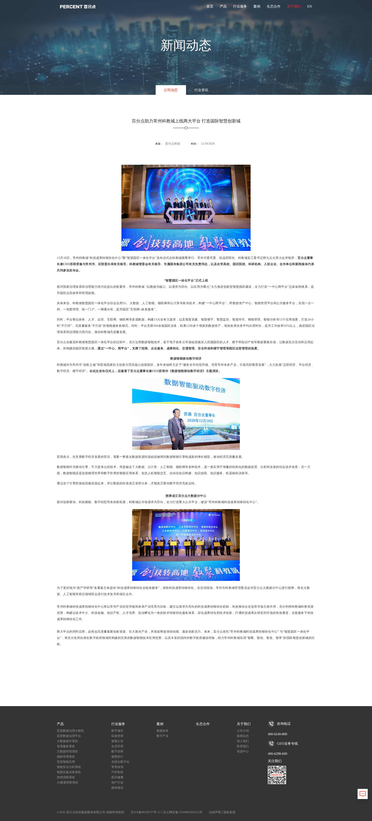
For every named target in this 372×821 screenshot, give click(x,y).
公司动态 (171, 90)
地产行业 (117, 782)
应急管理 (117, 736)
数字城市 (117, 730)
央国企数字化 (120, 761)
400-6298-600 (277, 753)
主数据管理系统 (67, 751)
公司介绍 (243, 730)
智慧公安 (117, 741)
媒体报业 (117, 787)
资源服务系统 (66, 746)
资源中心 (243, 751)
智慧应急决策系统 (69, 772)
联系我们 (243, 746)
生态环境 (117, 746)
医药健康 (117, 777)
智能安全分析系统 (69, 767)
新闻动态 (243, 736)
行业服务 (240, 6)
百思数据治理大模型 (70, 730)
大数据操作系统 (67, 741)
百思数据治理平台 (69, 736)
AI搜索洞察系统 (67, 782)
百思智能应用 (66, 761)
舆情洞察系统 (66, 777)
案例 (256, 6)
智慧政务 (163, 730)
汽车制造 (117, 772)
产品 (223, 6)
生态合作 (274, 6)
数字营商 (117, 751)
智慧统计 (117, 756)
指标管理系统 (66, 756)
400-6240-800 (277, 734)
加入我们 (243, 741)
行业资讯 (201, 90)
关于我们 (294, 6)
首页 (209, 6)
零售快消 (117, 767)
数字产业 (163, 736)
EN (309, 6)
